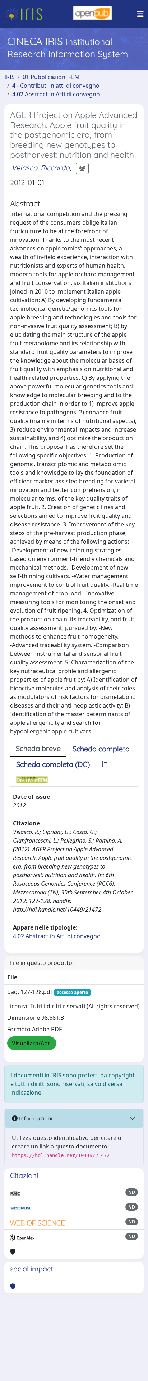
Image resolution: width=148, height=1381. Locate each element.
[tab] (105, 764)
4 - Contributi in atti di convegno (56, 85)
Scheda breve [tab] (38, 748)
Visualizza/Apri (32, 1043)
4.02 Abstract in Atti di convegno (56, 94)
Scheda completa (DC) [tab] (53, 764)
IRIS (9, 77)
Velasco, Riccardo (40, 167)
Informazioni (35, 1118)
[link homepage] (26, 14)
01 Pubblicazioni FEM (51, 77)
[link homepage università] (92, 14)
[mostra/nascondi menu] (140, 14)
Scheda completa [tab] (101, 748)
